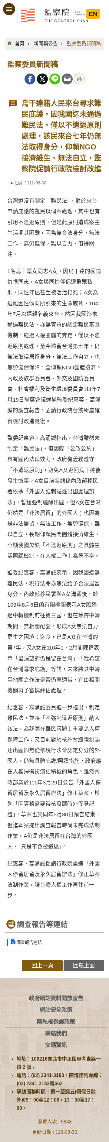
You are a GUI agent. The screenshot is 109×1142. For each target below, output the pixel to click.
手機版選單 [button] (9, 9)
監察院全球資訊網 (54, 15)
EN (93, 13)
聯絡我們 (56, 1033)
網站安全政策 (56, 1010)
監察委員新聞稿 (84, 43)
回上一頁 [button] (42, 965)
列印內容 (79, 79)
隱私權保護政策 (56, 1021)
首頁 (20, 43)
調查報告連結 (29, 942)
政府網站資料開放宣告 (56, 998)
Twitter (42, 79)
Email (67, 79)
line (54, 79)
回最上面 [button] (84, 965)
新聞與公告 (46, 43)
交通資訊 (56, 1045)
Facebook (30, 79)
